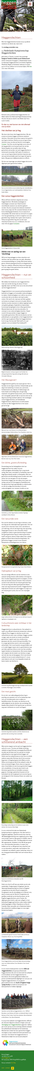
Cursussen (16, 223)
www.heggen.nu (6, 1058)
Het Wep (13, 1063)
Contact (4, 144)
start (3, 1068)
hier (30, 66)
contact (7, 1068)
